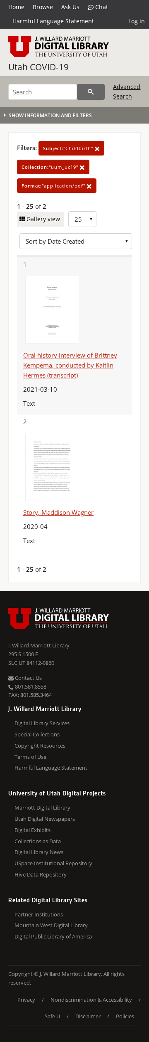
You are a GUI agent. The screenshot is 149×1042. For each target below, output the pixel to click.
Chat (101, 7)
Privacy (26, 999)
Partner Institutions (38, 914)
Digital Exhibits (32, 830)
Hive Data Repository (40, 874)
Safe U (52, 1016)
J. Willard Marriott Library (39, 645)
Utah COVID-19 (38, 67)
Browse (43, 7)
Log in (136, 21)
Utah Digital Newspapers (44, 818)
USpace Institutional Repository (53, 863)
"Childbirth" (69, 148)
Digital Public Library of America (53, 936)
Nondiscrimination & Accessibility (91, 999)
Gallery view (42, 219)
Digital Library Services (42, 723)
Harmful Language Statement (53, 21)
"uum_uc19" (51, 167)
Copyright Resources (39, 745)
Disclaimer (88, 1016)
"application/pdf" (54, 186)
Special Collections (37, 734)
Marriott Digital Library (42, 807)
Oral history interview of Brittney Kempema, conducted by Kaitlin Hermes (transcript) (70, 365)
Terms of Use (30, 757)
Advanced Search (126, 91)
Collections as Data (37, 841)
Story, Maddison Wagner (58, 512)
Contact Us (28, 677)
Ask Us (70, 7)
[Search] (91, 92)
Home (16, 7)
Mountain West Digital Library (51, 925)
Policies (125, 1016)
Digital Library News (38, 852)
